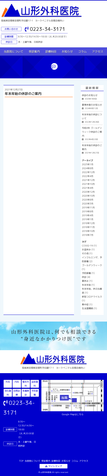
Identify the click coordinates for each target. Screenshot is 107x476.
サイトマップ (55, 466)
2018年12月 (88, 223)
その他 (87, 253)
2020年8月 (87, 199)
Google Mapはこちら (72, 414)
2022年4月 (87, 176)
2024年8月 (87, 168)
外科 (8, 381)
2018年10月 (88, 231)
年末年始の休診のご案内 (23, 93)
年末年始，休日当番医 (92, 290)
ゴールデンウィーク (92, 267)
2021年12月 (88, 180)
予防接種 (88, 273)
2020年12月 (88, 191)
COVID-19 (89, 245)
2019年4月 (87, 215)
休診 (86, 277)
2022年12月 (88, 172)
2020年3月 (87, 203)
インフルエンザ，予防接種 (92, 259)
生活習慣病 (89, 308)
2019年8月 (87, 211)
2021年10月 (88, 184)
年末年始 (88, 284)
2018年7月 (87, 235)
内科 (16, 381)
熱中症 (87, 304)
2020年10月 (88, 195)
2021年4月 (87, 187)
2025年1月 (87, 164)
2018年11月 (88, 227)
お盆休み (88, 249)
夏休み (87, 280)
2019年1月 (87, 219)
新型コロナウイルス (92, 298)
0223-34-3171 (47, 29)
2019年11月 (88, 207)
